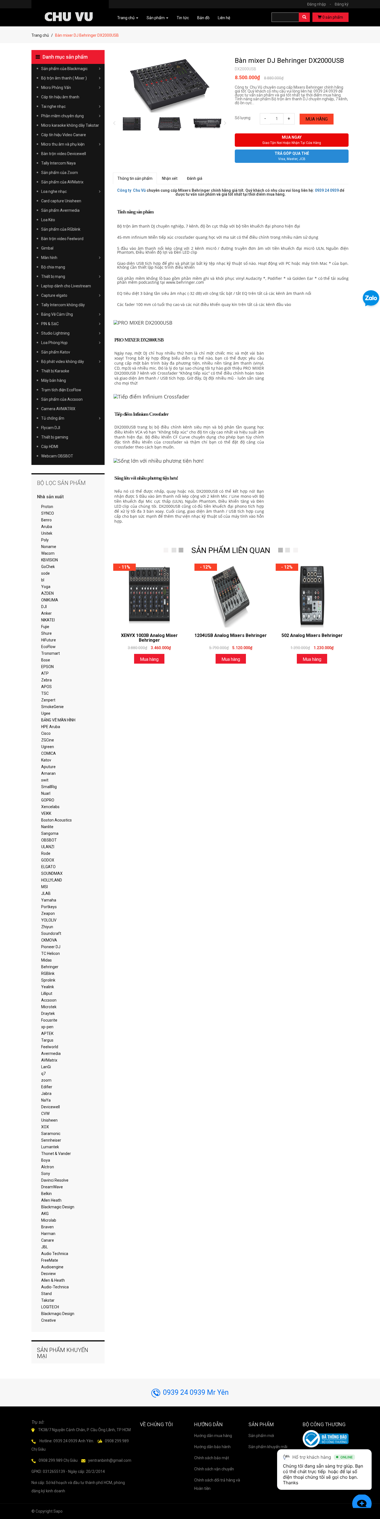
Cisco (46, 733)
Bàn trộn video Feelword (62, 238)
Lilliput (46, 993)
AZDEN (47, 593)
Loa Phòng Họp (54, 342)
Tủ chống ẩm (52, 418)
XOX (45, 1127)
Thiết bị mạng (53, 276)
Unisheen (49, 1120)
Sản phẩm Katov (55, 352)
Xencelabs (50, 807)
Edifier (46, 1087)
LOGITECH (50, 1307)
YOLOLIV (48, 920)
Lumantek (50, 1147)
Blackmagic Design (57, 1207)
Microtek (48, 1007)
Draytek (48, 1013)
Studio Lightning (55, 333)
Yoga (45, 586)
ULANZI (47, 847)
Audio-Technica (55, 1287)
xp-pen (47, 1027)
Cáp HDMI (49, 446)
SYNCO (47, 513)
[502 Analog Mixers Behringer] (312, 595)
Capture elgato (54, 295)
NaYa (46, 1100)
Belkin (46, 1193)
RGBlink (48, 973)
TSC (45, 693)
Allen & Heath (53, 1280)
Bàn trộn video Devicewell (63, 153)
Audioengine (52, 1267)
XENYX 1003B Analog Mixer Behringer (149, 638)
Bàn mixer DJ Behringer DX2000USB (289, 60)
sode (45, 573)
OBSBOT (49, 840)
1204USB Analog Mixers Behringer (230, 635)
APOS (46, 686)
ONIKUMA (49, 600)
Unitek (46, 533)
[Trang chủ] (70, 9)
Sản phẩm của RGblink (60, 229)
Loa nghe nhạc (54, 191)
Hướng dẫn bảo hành (212, 1447)
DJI (44, 606)
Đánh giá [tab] (194, 178)
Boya (45, 1160)
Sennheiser (51, 1140)
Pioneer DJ (50, 947)
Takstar (48, 1300)
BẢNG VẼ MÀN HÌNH (58, 720)
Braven (47, 1227)
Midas (46, 960)
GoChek (48, 566)
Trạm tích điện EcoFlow (61, 390)
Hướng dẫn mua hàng (213, 1435)
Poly (45, 540)
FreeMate (49, 1260)
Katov (46, 760)
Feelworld (49, 1047)
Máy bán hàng (53, 380)
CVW (45, 1113)
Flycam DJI (50, 427)
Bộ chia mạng (53, 267)
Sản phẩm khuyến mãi (267, 1447)
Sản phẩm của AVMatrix (62, 182)
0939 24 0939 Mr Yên (196, 1392)
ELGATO (48, 867)
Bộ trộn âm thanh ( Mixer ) (64, 78)
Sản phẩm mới (261, 1435)
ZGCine (47, 740)
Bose (45, 660)
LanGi (46, 1067)
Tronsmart (50, 653)
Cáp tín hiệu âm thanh (60, 97)
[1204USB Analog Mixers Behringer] (230, 595)
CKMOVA (49, 940)
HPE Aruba (50, 726)
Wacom (48, 553)
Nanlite (47, 827)
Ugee (45, 713)
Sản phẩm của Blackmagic (64, 68)
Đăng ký (342, 4)
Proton (47, 506)
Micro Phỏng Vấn (56, 87)
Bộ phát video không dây (62, 361)
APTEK (47, 1033)
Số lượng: (243, 118)
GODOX (47, 860)
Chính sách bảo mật (211, 1458)
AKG (45, 1213)
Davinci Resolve (54, 1180)
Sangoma (49, 833)
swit (44, 780)
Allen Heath (51, 1200)
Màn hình (49, 257)
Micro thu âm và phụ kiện (63, 144)
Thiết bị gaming (54, 437)
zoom (46, 1080)
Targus (47, 1040)
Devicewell (50, 1107)
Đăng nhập (319, 4)
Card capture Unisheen (61, 201)
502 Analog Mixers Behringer (312, 635)
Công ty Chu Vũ (131, 190)
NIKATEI (48, 620)
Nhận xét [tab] (169, 178)
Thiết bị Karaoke (55, 371)
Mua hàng (316, 119)
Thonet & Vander (56, 1153)
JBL (44, 1247)
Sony (45, 1173)
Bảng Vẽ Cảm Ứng (57, 314)
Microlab (48, 1220)
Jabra (46, 1093)
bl (42, 580)
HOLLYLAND (51, 880)
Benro (46, 520)
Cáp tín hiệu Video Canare (63, 135)
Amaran (48, 773)
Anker (46, 613)
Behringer (49, 967)
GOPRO (47, 800)
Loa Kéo (48, 220)
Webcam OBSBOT (57, 456)
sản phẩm (332, 17)
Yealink (47, 987)
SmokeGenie (52, 706)
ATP (45, 673)
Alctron (47, 1167)
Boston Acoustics (56, 820)
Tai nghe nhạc (53, 106)
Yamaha (48, 900)
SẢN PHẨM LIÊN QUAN (230, 550)
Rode (45, 853)
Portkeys (49, 907)
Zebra (46, 680)
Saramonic (50, 1133)
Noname (48, 546)
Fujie (45, 626)
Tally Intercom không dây (63, 305)
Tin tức (183, 18)
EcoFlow (48, 646)
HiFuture (48, 640)
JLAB (46, 893)
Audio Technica (54, 1253)
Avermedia (51, 1053)
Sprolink (48, 980)
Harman (48, 1233)
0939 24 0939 (327, 190)
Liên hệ (224, 18)
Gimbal (47, 248)
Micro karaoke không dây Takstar (70, 125)
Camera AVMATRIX (58, 409)
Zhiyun (47, 927)
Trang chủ (40, 35)
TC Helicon (50, 953)
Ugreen (47, 746)
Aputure (48, 767)
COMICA (48, 753)
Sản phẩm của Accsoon (62, 399)
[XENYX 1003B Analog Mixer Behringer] (149, 595)
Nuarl (45, 793)
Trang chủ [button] (126, 18)
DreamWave (52, 1187)
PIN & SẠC (50, 324)
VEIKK (46, 813)
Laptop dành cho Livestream (66, 286)
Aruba (46, 526)
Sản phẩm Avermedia (60, 210)
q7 (43, 1073)
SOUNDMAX (52, 873)
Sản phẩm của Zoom (59, 172)
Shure (46, 633)
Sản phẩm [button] (156, 18)
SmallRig (49, 787)
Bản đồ (203, 18)
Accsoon (48, 1000)
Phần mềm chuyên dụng (62, 116)
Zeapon (48, 913)
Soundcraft (51, 933)
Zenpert (48, 700)
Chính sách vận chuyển (214, 1469)
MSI (44, 887)
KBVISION (49, 560)
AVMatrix (49, 1060)
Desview (48, 1273)
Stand (46, 1293)
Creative (48, 1320)
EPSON (47, 666)
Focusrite (49, 1020)
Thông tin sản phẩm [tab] (134, 178)
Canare (47, 1240)
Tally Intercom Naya (58, 163)
